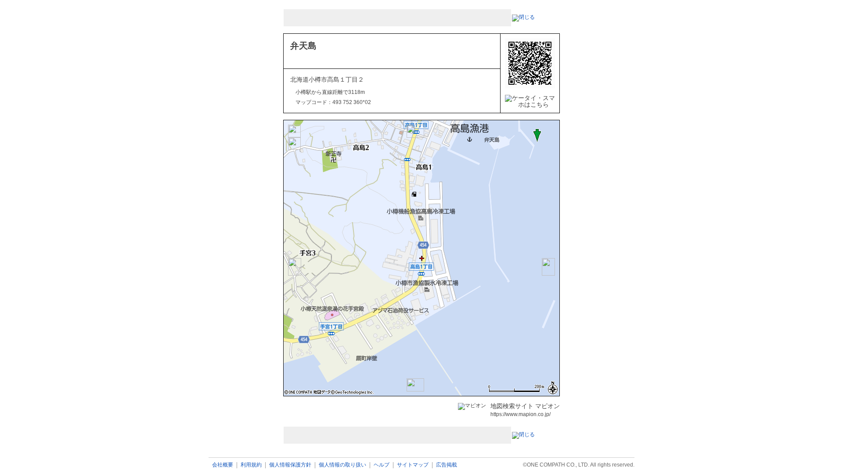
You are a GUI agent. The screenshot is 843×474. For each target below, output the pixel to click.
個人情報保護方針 (290, 465)
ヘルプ (381, 465)
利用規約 (251, 465)
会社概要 (222, 465)
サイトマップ (413, 465)
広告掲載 (446, 465)
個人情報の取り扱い (342, 465)
